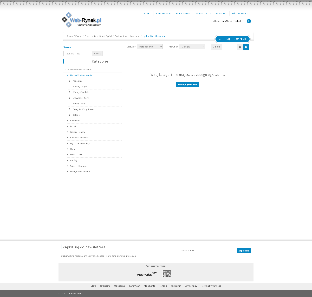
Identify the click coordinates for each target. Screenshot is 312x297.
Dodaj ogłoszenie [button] (187, 84)
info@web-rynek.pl (231, 20)
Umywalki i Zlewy (81, 97)
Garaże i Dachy (77, 131)
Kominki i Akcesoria (79, 137)
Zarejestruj (104, 285)
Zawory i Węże (80, 86)
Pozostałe (78, 80)
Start (147, 13)
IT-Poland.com (74, 293)
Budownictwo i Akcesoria (127, 36)
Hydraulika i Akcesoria (81, 75)
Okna (73, 148)
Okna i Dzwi (76, 154)
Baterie (76, 114)
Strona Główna (74, 36)
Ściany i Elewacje (78, 165)
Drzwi (73, 126)
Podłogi (74, 160)
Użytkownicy (240, 13)
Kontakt (221, 13)
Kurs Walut (183, 13)
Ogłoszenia (163, 13)
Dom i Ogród (105, 36)
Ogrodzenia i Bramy (80, 143)
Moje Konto (203, 13)
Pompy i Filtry (79, 103)
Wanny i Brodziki (81, 92)
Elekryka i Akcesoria (80, 171)
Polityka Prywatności (211, 285)
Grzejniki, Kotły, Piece (83, 109)
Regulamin (176, 285)
